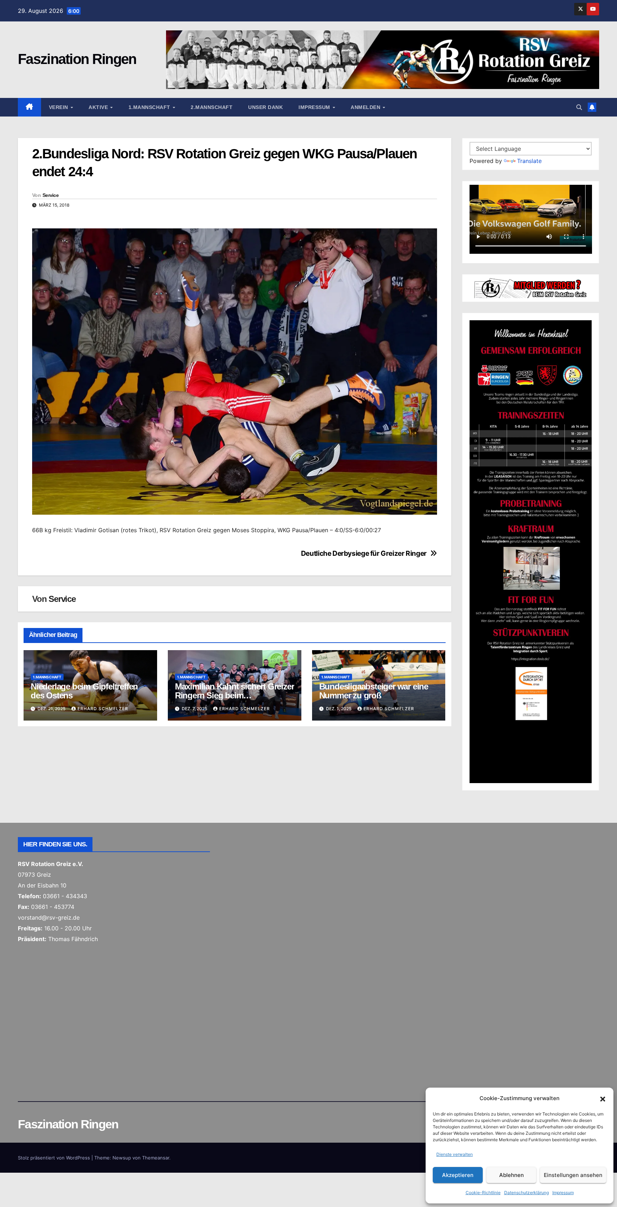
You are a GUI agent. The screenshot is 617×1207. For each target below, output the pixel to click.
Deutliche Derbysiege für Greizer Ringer (364, 553)
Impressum (563, 1192)
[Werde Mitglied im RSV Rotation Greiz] (531, 287)
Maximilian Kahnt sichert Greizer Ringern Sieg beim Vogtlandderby (234, 695)
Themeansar (155, 1158)
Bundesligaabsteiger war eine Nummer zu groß (373, 691)
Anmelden (366, 107)
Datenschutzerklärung (526, 1192)
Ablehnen (511, 1175)
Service (50, 195)
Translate (529, 160)
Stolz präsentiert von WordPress (54, 1158)
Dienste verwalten (454, 1154)
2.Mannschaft (211, 107)
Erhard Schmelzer (102, 708)
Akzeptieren (457, 1175)
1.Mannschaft (150, 107)
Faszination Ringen (77, 59)
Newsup (121, 1158)
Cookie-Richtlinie (483, 1192)
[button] (602, 1098)
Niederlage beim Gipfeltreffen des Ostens (84, 691)
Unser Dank (265, 107)
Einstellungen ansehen (573, 1175)
